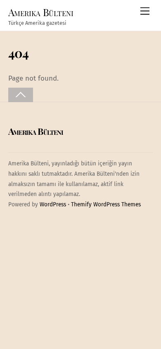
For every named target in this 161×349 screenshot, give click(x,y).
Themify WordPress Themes (106, 204)
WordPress (53, 204)
